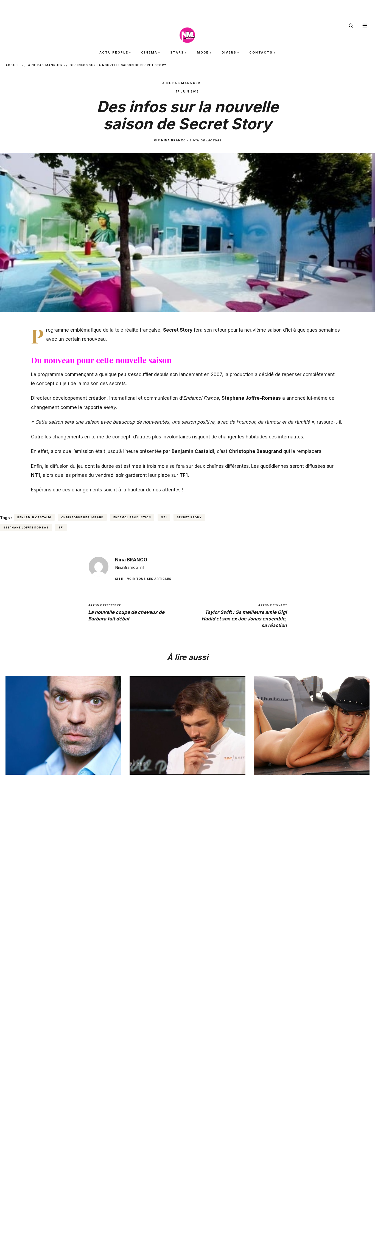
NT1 (164, 517)
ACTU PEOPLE (113, 52)
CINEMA (149, 52)
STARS (177, 52)
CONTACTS (261, 52)
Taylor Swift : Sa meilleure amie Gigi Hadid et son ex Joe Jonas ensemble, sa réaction (244, 616)
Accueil (13, 65)
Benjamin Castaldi (34, 517)
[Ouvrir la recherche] (350, 25)
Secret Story (189, 517)
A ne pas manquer (45, 65)
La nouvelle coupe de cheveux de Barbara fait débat (126, 613)
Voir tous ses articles (149, 578)
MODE (203, 52)
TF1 (61, 527)
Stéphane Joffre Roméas (26, 527)
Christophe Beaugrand (82, 517)
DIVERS (229, 52)
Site (119, 578)
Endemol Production (132, 517)
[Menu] (365, 25)
